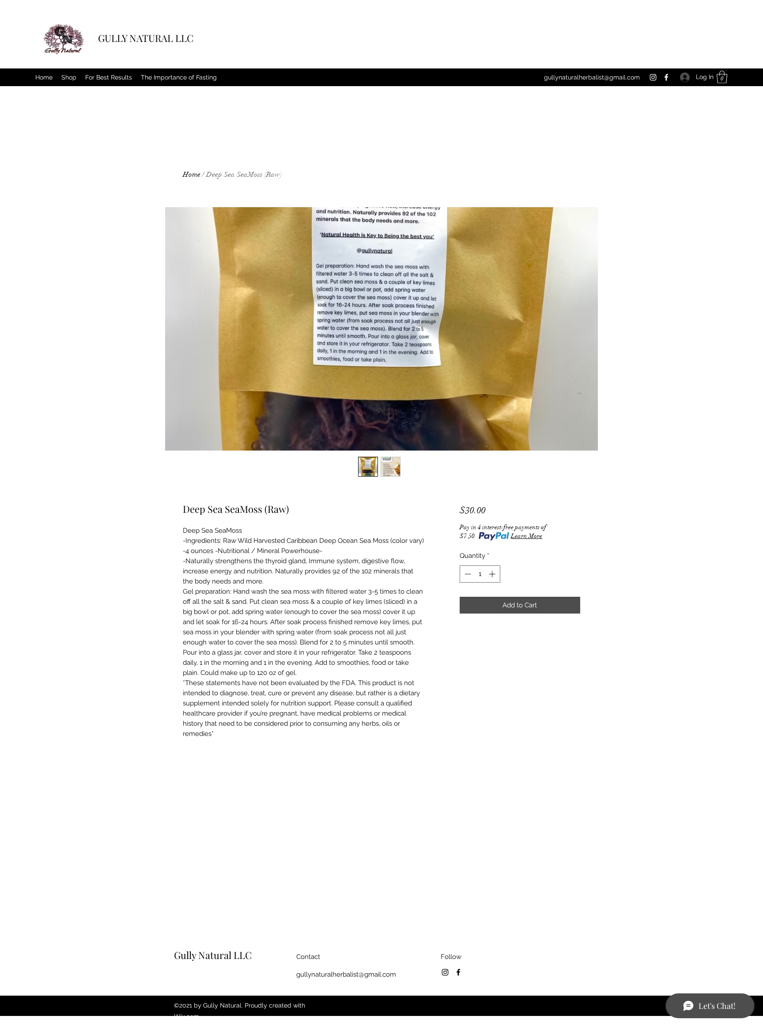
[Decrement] (467, 574)
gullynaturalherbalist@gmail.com (592, 77)
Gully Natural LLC (213, 955)
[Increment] (493, 574)
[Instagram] (653, 77)
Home (191, 174)
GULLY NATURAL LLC (145, 38)
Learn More (526, 536)
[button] (722, 77)
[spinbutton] (479, 574)
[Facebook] (666, 77)
